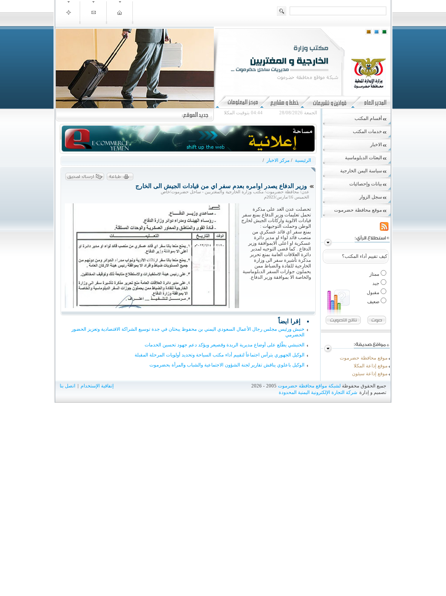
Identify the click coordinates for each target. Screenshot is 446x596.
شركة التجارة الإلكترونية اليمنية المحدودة (318, 392)
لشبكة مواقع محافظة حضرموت (309, 385)
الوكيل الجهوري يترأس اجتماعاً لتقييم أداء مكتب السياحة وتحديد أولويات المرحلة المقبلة (219, 354)
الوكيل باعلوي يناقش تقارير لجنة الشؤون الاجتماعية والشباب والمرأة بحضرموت (226, 364)
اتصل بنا (67, 385)
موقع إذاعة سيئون (370, 373)
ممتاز (375, 274)
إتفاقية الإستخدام (97, 385)
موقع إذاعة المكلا (371, 365)
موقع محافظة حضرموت (364, 357)
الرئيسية (302, 160)
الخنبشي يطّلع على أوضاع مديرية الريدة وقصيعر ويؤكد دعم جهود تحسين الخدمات (224, 344)
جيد (376, 283)
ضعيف (374, 301)
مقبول (374, 292)
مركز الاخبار (278, 160)
